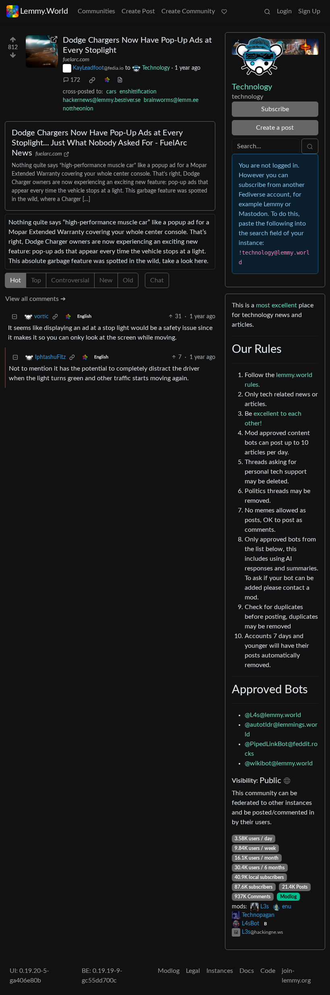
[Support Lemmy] (224, 11)
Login (284, 11)
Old (128, 280)
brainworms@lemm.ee (171, 100)
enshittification (138, 92)
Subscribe (275, 109)
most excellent (276, 305)
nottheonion (78, 109)
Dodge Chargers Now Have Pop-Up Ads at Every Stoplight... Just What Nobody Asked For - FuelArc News (99, 143)
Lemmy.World (44, 11)
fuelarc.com (76, 59)
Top (36, 280)
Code (267, 971)
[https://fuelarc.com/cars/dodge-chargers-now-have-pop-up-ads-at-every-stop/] (42, 51)
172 (75, 80)
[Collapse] (14, 317)
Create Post (138, 11)
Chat (157, 280)
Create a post (275, 127)
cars (111, 92)
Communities (96, 11)
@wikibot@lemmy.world (279, 763)
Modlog (288, 896)
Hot (15, 280)
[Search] (267, 11)
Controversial (70, 280)
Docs (246, 971)
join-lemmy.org (296, 976)
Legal (193, 971)
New (106, 280)
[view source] (119, 80)
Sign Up (309, 11)
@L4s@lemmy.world (273, 715)
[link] (92, 80)
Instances (219, 971)
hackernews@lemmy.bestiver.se (101, 100)
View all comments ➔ (35, 299)
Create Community (188, 11)
